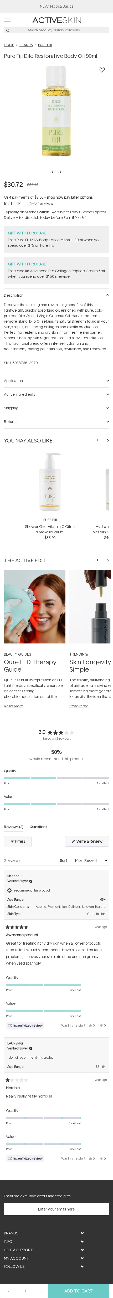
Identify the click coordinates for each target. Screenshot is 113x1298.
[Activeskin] (56, 19)
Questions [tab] (38, 828)
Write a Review (92, 842)
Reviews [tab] (13, 828)
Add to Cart (78, 1291)
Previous (53, 171)
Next (59, 171)
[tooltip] (25, 1025)
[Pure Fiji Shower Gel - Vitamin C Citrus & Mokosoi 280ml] (50, 454)
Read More (13, 705)
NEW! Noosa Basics (56, 6)
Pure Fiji (50, 520)
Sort (64, 860)
